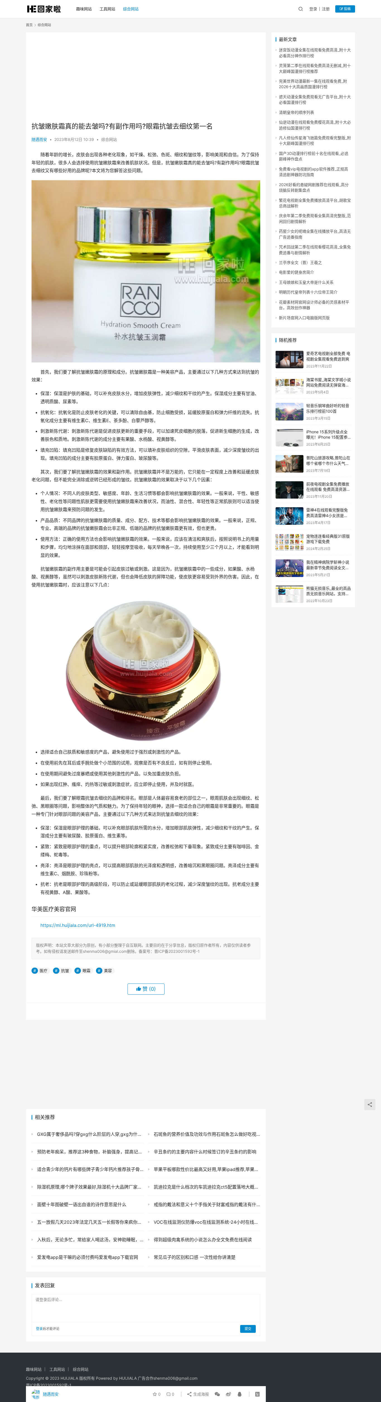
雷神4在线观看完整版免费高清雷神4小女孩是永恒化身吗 (327, 515)
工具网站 (107, 8)
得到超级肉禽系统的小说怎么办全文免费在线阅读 (202, 1239)
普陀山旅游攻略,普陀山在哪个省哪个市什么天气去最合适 (328, 463)
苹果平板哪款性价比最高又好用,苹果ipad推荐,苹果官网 (206, 1169)
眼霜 (86, 970)
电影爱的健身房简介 (296, 272)
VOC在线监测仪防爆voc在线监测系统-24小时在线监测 (206, 1222)
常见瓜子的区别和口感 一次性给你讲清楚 (193, 1257)
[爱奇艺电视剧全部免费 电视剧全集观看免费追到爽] (289, 359)
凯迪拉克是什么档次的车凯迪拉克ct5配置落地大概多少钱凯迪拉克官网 (206, 1187)
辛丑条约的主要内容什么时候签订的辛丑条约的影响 (204, 1152)
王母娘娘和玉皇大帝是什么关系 (306, 282)
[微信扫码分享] (217, 1394)
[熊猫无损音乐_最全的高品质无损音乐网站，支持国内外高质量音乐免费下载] (289, 594)
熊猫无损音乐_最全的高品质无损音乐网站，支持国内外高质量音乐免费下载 (328, 594)
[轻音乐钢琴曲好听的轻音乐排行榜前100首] (289, 411)
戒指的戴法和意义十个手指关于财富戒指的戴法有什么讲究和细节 (206, 1204)
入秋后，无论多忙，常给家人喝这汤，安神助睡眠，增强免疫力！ (90, 1239)
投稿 (347, 9)
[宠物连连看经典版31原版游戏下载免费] (289, 542)
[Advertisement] (146, 77)
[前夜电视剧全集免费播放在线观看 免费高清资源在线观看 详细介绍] (289, 490)
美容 (108, 970)
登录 (313, 8)
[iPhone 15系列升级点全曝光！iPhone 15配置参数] (289, 438)
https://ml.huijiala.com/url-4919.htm (77, 925)
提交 (248, 1329)
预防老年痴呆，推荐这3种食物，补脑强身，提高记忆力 (90, 1152)
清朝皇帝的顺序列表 (296, 112)
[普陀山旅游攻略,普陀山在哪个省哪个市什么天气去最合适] (289, 464)
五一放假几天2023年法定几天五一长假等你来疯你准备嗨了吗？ (90, 1222)
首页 (29, 25)
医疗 (43, 970)
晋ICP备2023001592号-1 (48, 1385)
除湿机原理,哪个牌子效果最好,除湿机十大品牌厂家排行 (90, 1187)
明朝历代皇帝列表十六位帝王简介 (308, 292)
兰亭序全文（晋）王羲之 (300, 262)
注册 (326, 8)
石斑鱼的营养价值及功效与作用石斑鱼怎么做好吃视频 (206, 1134)
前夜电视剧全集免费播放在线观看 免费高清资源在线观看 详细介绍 (328, 489)
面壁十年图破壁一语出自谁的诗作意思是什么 (81, 1204)
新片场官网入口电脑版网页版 (304, 317)
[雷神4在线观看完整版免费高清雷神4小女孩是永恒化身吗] (289, 516)
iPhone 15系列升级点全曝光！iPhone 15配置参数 (327, 437)
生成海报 (200, 1394)
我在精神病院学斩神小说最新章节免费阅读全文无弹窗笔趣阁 (327, 567)
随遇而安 (39, 139)
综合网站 (131, 8)
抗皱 (65, 970)
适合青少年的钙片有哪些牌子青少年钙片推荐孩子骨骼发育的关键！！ (90, 1169)
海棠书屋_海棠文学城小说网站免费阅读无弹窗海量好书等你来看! (328, 385)
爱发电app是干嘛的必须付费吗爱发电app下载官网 (87, 1257)
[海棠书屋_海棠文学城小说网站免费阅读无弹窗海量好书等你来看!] (289, 386)
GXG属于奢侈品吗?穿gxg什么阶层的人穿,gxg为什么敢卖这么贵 (90, 1134)
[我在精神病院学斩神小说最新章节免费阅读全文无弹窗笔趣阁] (289, 568)
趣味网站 (84, 8)
